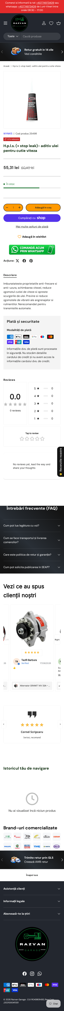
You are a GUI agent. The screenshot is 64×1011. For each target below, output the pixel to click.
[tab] (10, 275)
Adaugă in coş (43, 207)
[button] (58, 23)
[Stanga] (3, 724)
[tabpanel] (32, 296)
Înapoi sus (32, 875)
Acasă (6, 66)
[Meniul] (5, 23)
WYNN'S (7, 133)
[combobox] (32, 36)
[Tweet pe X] (17, 260)
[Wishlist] (51, 23)
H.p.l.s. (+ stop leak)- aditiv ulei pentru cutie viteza (37, 66)
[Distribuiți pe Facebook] (24, 260)
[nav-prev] (7, 640)
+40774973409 (45, 2)
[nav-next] (57, 640)
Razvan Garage (18, 999)
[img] (15, 404)
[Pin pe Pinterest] (31, 260)
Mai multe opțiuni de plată (32, 226)
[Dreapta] (60, 724)
